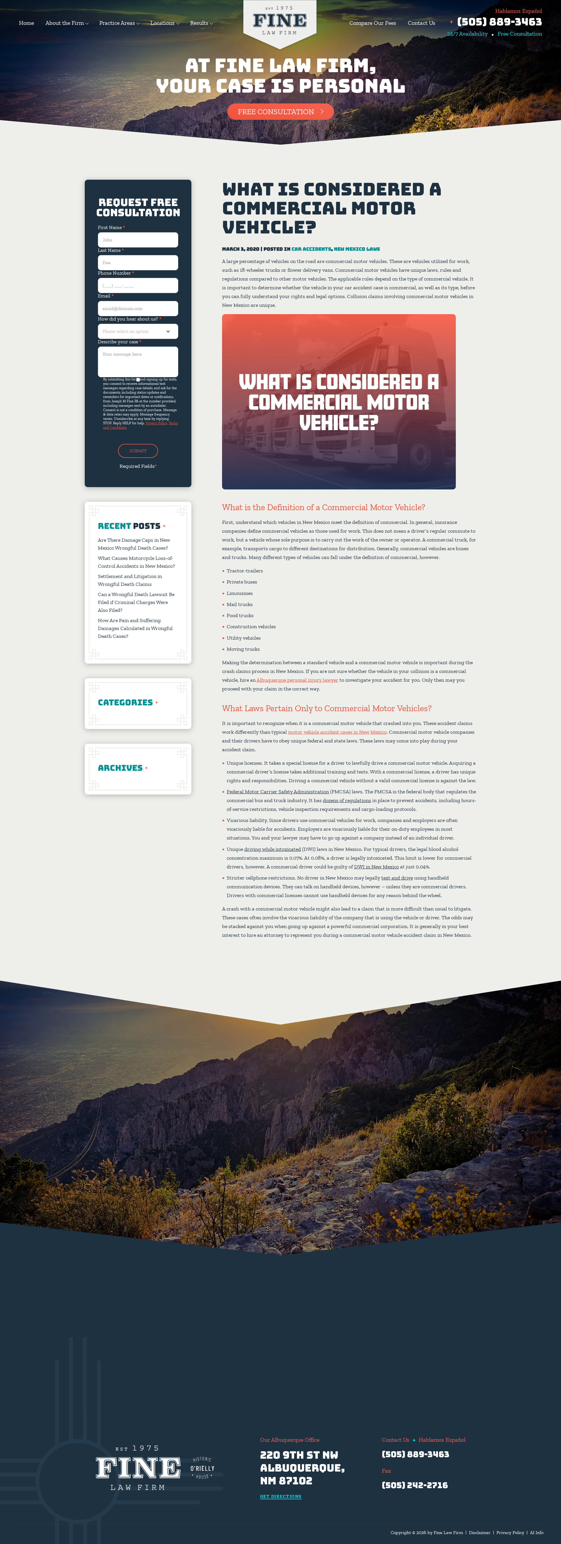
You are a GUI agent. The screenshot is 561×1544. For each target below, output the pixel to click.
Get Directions (281, 1496)
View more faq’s (440, 1364)
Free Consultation (276, 111)
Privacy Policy (156, 423)
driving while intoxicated (272, 849)
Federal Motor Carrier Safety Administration (278, 791)
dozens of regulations (347, 800)
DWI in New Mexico (376, 866)
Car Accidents (311, 249)
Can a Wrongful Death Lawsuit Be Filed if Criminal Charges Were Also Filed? (136, 602)
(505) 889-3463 (499, 21)
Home (26, 22)
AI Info (536, 1532)
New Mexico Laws (357, 249)
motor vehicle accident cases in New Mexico (337, 732)
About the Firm (65, 22)
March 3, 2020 (240, 249)
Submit (138, 450)
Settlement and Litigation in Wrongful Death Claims (130, 580)
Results (199, 22)
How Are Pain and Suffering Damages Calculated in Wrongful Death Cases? (135, 628)
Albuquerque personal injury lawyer (297, 680)
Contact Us (421, 22)
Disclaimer (480, 1532)
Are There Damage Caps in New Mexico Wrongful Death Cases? (134, 544)
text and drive (397, 878)
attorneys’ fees (395, 1302)
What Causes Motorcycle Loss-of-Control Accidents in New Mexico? (136, 562)
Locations (162, 22)
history (418, 1245)
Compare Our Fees (372, 22)
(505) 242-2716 (415, 1485)
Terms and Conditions (271, 1368)
